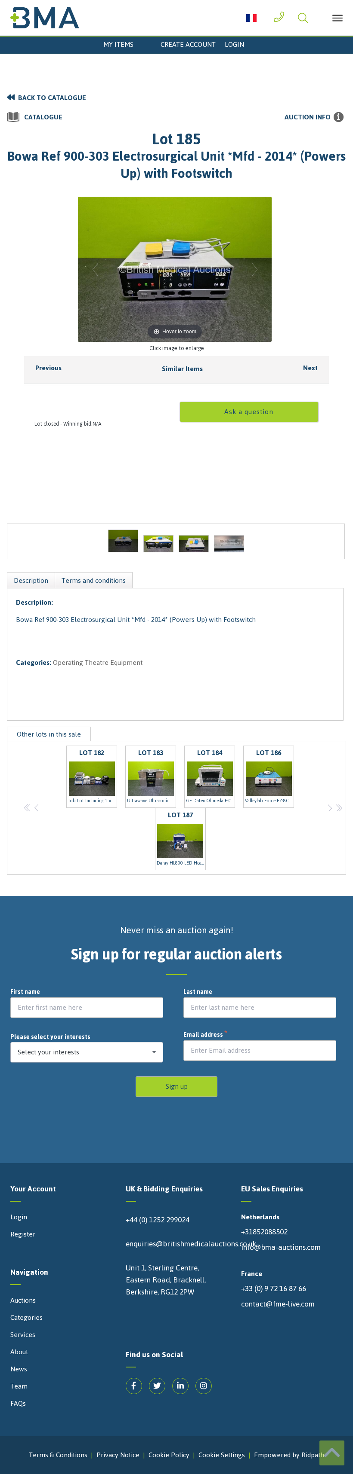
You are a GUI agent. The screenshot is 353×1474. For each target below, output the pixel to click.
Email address (205, 1035)
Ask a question (248, 411)
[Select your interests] (86, 1052)
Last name (197, 992)
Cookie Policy (169, 1455)
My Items (118, 44)
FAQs (18, 1403)
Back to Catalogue (52, 97)
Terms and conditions (94, 580)
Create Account (188, 44)
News (18, 1369)
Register (22, 1234)
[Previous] (95, 269)
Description (31, 580)
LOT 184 (210, 775)
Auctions (23, 1300)
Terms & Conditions (58, 1455)
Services (22, 1335)
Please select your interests (50, 1037)
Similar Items (182, 368)
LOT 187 (181, 838)
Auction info (308, 117)
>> (339, 807)
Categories (26, 1318)
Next (310, 368)
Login (234, 44)
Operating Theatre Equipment (97, 662)
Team (19, 1386)
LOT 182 (92, 775)
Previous (48, 368)
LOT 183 (151, 775)
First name (25, 992)
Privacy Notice (117, 1455)
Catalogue (43, 117)
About (19, 1352)
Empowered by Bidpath (289, 1455)
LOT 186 (269, 775)
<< (27, 807)
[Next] (255, 269)
